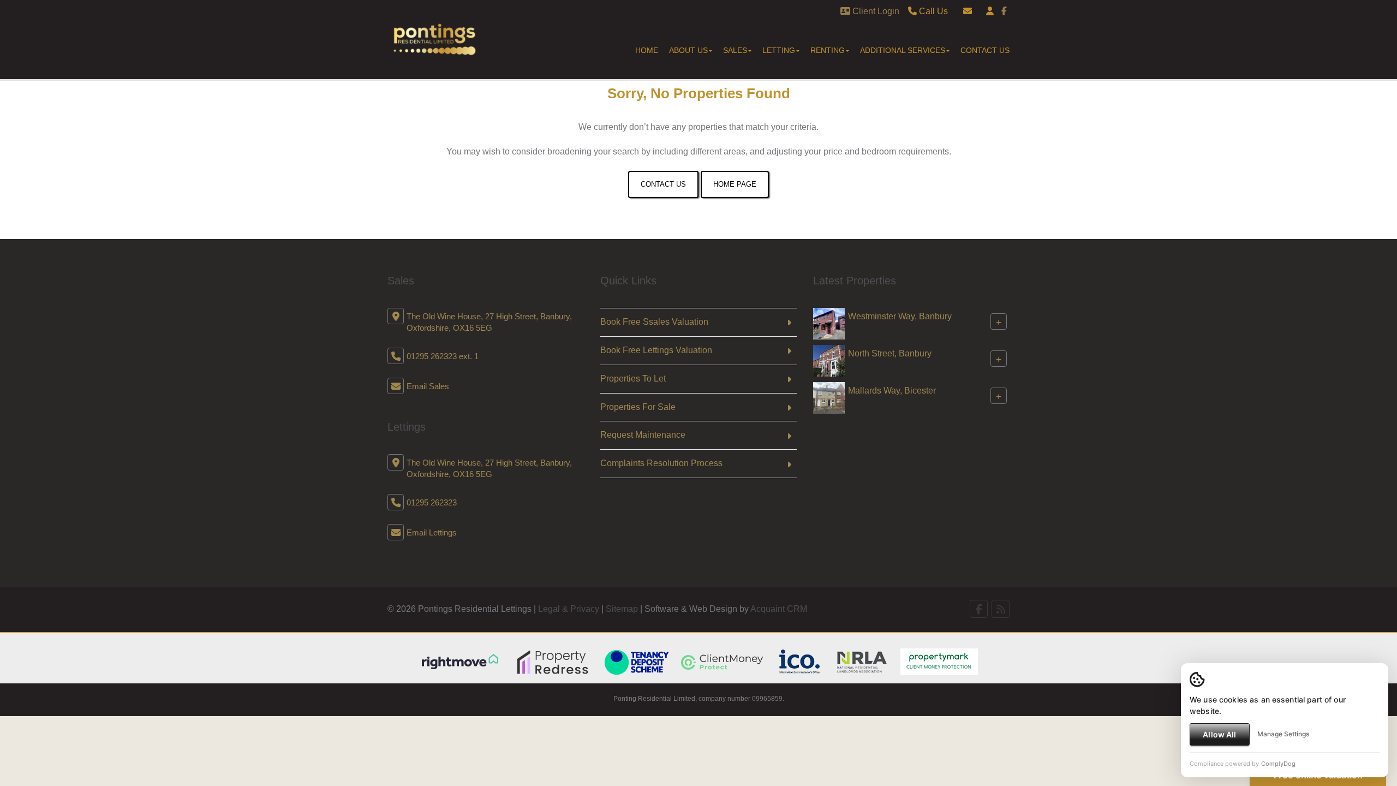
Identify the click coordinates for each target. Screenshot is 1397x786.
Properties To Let (633, 378)
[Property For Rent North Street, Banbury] (829, 360)
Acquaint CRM (778, 609)
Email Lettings (432, 532)
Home (646, 50)
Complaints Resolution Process (661, 463)
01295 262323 (432, 502)
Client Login (874, 11)
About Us (688, 50)
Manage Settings (1283, 734)
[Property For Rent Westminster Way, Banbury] (829, 322)
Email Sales (428, 386)
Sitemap (622, 609)
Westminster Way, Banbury (900, 316)
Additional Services (902, 50)
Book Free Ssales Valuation (654, 321)
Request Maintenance (642, 434)
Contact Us (985, 50)
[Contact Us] (990, 11)
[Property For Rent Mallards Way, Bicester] (829, 397)
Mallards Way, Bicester (892, 390)
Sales (735, 50)
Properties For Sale (638, 407)
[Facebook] (1004, 11)
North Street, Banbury (890, 353)
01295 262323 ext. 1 (443, 356)
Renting (827, 50)
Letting (778, 50)
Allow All (1219, 734)
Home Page (734, 184)
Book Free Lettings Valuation (656, 350)
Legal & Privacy (568, 609)
